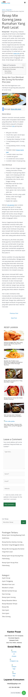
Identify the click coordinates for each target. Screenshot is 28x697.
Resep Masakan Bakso (9, 600)
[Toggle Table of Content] (22, 65)
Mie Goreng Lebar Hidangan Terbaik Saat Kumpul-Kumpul (12, 415)
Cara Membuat (8, 73)
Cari (23, 522)
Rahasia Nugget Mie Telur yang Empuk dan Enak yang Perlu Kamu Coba (13, 344)
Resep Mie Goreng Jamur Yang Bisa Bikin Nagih (13, 381)
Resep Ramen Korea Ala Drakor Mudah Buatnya (13, 398)
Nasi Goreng (6, 594)
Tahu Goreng (6, 616)
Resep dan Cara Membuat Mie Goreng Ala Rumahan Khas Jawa (13, 68)
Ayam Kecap (6, 578)
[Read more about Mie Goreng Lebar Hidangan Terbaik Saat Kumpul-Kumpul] (14, 408)
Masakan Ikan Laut (8, 584)
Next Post (14, 318)
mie (13, 126)
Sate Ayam (5, 610)
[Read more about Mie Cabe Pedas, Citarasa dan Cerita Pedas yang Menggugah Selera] (9, 421)
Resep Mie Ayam (16, 109)
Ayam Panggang (7, 581)
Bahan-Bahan (8, 71)
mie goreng (10, 205)
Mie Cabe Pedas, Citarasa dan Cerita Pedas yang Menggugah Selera (13, 425)
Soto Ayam (5, 613)
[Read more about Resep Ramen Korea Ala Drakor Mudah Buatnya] (14, 390)
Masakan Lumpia (7, 588)
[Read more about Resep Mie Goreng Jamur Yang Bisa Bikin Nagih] (14, 373)
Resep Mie (5, 607)
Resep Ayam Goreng (9, 597)
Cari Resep (5, 519)
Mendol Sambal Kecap (9, 591)
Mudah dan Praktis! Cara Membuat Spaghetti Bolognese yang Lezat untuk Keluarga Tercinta (13, 363)
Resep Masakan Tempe (9, 604)
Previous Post (14, 313)
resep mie (16, 53)
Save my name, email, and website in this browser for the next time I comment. (13, 497)
